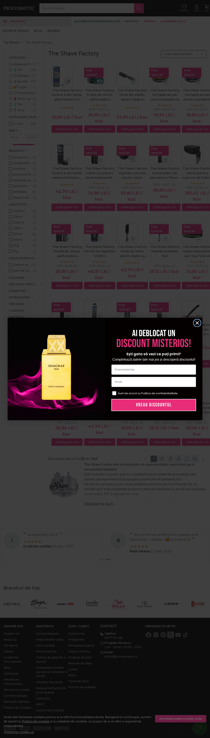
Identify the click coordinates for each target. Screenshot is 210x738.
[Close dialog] (197, 323)
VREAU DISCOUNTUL (154, 405)
